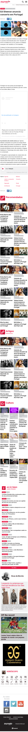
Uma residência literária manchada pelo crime (3, 472)
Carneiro (2, 679)
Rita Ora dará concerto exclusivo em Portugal (6, 261)
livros (2, 413)
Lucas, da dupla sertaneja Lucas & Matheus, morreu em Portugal (14, 537)
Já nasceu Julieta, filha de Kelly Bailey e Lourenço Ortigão (13, 524)
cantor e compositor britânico (9, 180)
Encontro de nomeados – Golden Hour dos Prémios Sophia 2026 (13, 474)
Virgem (25, 679)
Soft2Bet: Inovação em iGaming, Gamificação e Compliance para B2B (12, 544)
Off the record (7, 615)
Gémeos (11, 679)
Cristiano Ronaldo (18, 212)
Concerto (18, 179)
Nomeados (12, 465)
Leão (21, 679)
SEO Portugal (15, 728)
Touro (7, 679)
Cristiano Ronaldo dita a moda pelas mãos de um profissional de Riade (13, 495)
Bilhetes (18, 176)
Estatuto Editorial (18, 717)
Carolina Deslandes (22, 466)
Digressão (6, 183)
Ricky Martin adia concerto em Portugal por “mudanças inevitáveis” (5, 218)
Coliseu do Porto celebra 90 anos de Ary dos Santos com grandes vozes (23, 477)
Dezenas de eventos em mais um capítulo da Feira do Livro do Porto (3, 424)
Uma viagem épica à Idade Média (4, 446)
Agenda (6, 176)
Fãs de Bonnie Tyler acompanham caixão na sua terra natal (14, 531)
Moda (10, 4)
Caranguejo (16, 679)
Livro (2, 439)
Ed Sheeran (19, 136)
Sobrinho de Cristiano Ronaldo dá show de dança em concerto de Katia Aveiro (20, 219)
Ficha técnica (7, 717)
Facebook (8, 19)
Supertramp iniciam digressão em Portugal (6, 239)
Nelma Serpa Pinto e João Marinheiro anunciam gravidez (12, 550)
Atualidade (5, 505)
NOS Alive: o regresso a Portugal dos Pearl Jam (20, 261)
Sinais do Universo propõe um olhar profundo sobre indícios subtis (13, 451)
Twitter (10, 19)
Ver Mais (14, 567)
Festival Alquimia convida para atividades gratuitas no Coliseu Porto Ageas (14, 426)
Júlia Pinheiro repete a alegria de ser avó (13, 507)
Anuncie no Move (13, 718)
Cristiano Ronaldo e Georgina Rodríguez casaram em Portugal (13, 557)
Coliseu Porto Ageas (13, 414)
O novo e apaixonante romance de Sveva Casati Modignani (23, 422)
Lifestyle (4, 541)
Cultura (2, 8)
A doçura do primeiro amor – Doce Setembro (23, 445)
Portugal (18, 185)
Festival (16, 256)
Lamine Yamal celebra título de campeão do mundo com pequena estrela (12, 637)
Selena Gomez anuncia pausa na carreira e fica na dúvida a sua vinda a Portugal (20, 241)
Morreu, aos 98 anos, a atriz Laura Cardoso (14, 519)
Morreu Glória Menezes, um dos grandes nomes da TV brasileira (13, 513)
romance (21, 413)
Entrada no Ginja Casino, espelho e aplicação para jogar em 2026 (11, 563)
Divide (17, 183)
